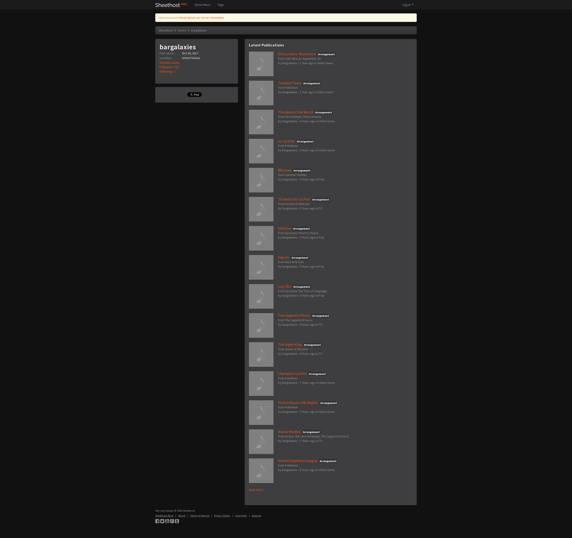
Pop (321, 179)
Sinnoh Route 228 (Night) (298, 402)
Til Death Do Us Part (294, 199)
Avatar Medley (289, 431)
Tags (221, 5)
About (181, 515)
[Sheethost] (171, 4)
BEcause (284, 170)
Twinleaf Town (289, 82)
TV (320, 208)
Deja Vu (283, 257)
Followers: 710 (169, 67)
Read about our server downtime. (202, 18)
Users (182, 30)
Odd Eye (284, 228)
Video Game (325, 63)
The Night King (290, 344)
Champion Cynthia (292, 373)
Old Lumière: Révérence (297, 53)
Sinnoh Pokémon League (298, 460)
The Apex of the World (295, 112)
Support (256, 515)
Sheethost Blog (164, 515)
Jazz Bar (284, 286)
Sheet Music (203, 5)
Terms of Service (199, 515)
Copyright (241, 515)
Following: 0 (167, 72)
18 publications (170, 63)
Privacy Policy (222, 515)
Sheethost (166, 30)
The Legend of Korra (294, 315)
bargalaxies (199, 30)
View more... (257, 490)
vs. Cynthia (286, 141)
